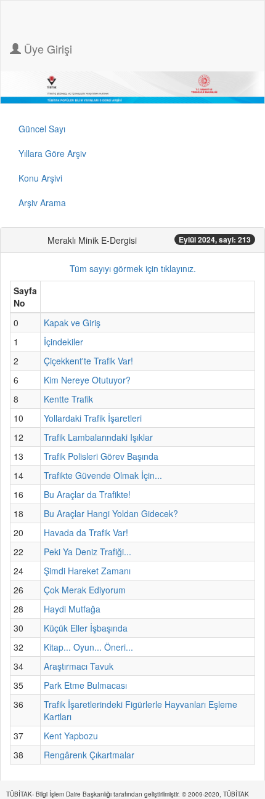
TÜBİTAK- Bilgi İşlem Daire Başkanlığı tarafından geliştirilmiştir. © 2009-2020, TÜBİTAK (127, 794)
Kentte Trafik (68, 399)
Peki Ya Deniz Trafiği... (87, 551)
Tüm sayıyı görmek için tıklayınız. (133, 268)
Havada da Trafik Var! (86, 532)
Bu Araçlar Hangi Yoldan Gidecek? (111, 513)
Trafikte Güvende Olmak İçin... (103, 475)
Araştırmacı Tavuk (78, 666)
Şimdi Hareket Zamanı (87, 570)
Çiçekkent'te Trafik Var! (88, 361)
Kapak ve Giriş (72, 322)
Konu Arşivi (40, 178)
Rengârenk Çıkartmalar (89, 755)
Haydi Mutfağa (72, 609)
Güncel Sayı (41, 128)
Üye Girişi (46, 49)
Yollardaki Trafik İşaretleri (93, 418)
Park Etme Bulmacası (85, 685)
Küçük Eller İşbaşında (86, 628)
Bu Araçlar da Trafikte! (87, 494)
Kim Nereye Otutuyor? (87, 380)
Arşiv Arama (42, 202)
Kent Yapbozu (71, 735)
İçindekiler (63, 341)
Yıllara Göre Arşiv (52, 153)
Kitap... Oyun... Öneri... (88, 647)
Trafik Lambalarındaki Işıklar (98, 437)
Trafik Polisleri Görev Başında (101, 456)
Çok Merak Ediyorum (85, 590)
